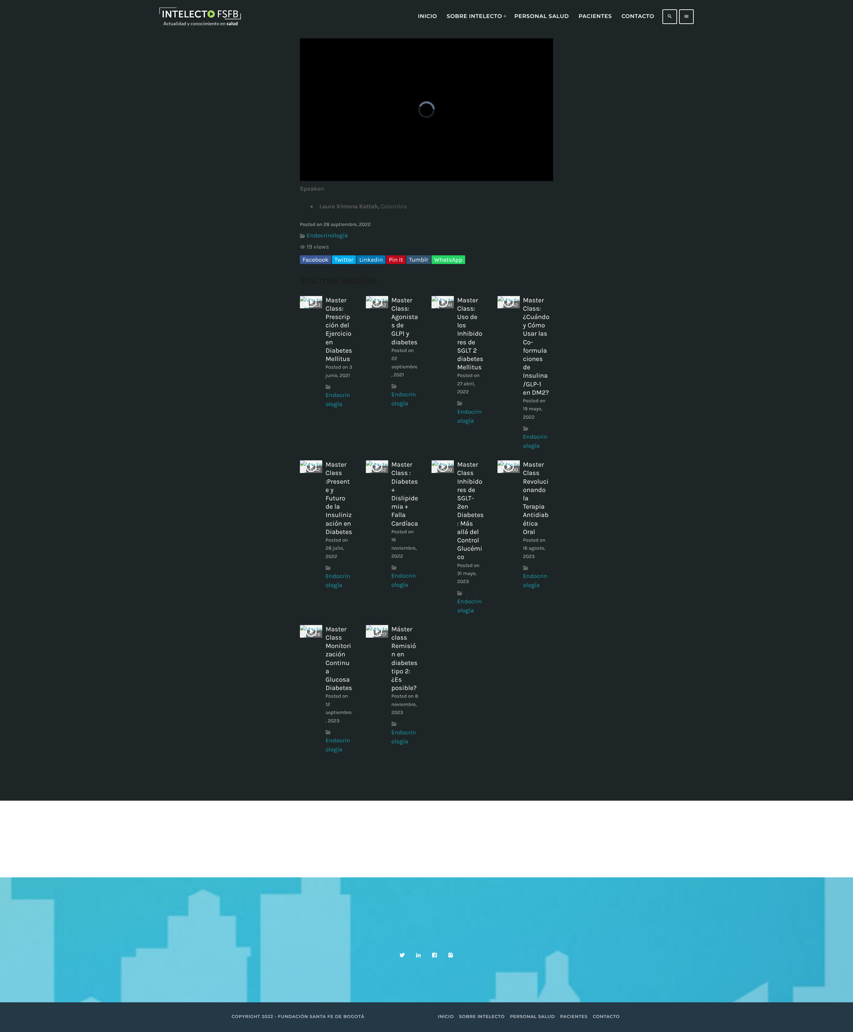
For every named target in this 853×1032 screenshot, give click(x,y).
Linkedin (371, 259)
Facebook (316, 259)
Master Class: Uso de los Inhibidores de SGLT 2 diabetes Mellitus (470, 333)
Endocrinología (327, 235)
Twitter (344, 259)
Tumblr (418, 259)
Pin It (396, 259)
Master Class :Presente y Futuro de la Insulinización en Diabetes (339, 498)
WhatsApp (448, 259)
